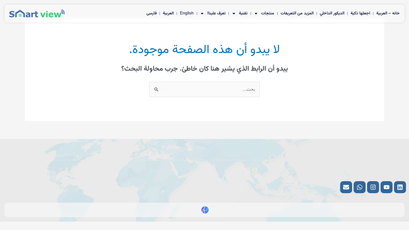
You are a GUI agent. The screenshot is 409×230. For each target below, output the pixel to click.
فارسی (151, 13)
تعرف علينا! (216, 13)
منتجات (267, 13)
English (187, 13)
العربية (168, 13)
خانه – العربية (388, 13)
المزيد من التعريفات (297, 13)
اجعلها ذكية (360, 13)
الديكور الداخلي (332, 13)
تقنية (243, 13)
